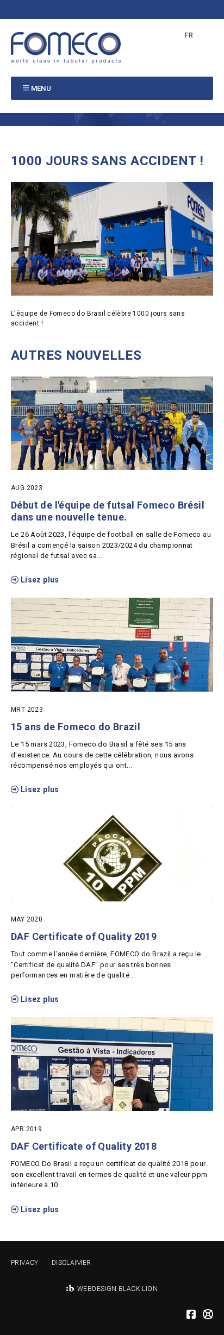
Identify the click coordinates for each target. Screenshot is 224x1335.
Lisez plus (38, 579)
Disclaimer (71, 1263)
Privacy (25, 1263)
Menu (41, 88)
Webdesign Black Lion (117, 1289)
